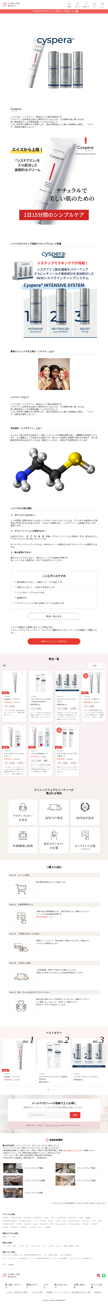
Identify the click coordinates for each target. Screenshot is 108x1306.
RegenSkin (27, 1224)
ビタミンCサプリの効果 (10, 1255)
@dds (100, 1221)
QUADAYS (94, 1224)
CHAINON (23, 1227)
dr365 (64, 1221)
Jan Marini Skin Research (10, 1221)
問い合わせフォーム (71, 1150)
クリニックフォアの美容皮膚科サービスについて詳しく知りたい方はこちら (78, 1203)
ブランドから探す (9, 1214)
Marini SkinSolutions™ (25, 1221)
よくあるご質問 (37, 1292)
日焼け (77, 1246)
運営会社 (98, 1292)
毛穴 (27, 1246)
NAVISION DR (37, 1218)
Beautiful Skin (72, 1218)
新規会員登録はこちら (44, 917)
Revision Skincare (16, 1218)
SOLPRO (19, 1224)
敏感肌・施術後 (68, 1246)
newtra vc (5, 1227)
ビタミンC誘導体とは (66, 1255)
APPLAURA (85, 1224)
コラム (45, 1286)
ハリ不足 (20, 1246)
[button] (48, 1089)
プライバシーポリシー (52, 1125)
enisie (53, 1218)
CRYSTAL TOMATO (8, 1224)
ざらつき (58, 1246)
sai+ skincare (33, 1227)
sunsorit (35, 1224)
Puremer (50, 1221)
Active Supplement (74, 1224)
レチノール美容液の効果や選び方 (40, 1258)
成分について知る (9, 1252)
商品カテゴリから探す (10, 1233)
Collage (81, 1218)
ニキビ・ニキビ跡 (48, 1246)
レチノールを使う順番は (60, 1258)
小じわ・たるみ (35, 1246)
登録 (75, 1115)
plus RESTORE (61, 1218)
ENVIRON (6, 1218)
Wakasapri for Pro (61, 1224)
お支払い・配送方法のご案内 (17, 1292)
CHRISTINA (27, 1218)
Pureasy (57, 1221)
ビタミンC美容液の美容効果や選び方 (30, 1255)
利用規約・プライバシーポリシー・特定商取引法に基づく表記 (68, 1292)
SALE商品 (48, 1227)
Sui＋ (40, 1227)
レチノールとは (7, 1258)
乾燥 (14, 1246)
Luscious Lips (86, 1221)
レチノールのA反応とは (21, 1258)
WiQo (94, 1221)
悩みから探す (7, 1243)
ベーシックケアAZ (40, 1221)
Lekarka (46, 1218)
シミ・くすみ (7, 1246)
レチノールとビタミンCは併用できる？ (81, 1258)
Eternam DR (43, 1224)
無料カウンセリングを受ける (54, 641)
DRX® (51, 1224)
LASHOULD (14, 1227)
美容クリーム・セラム (9, 1236)
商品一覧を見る (54, 616)
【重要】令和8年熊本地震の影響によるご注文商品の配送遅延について (54, 11)
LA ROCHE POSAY (74, 1221)
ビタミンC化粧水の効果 (50, 1255)
